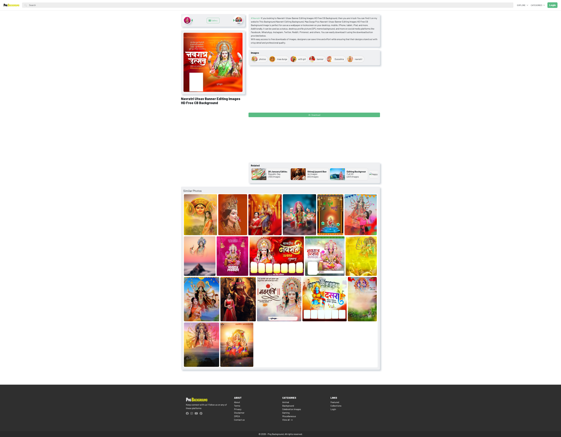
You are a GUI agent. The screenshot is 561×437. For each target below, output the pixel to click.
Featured (334, 402)
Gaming (286, 412)
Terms (237, 405)
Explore (521, 5)
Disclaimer (239, 412)
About (237, 402)
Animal (285, 402)
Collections (335, 405)
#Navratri (255, 18)
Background (288, 405)
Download (315, 115)
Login (333, 409)
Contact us (239, 419)
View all (286, 419)
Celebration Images (291, 409)
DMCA (237, 416)
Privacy (237, 409)
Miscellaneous (289, 416)
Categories (537, 5)
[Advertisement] (213, 129)
